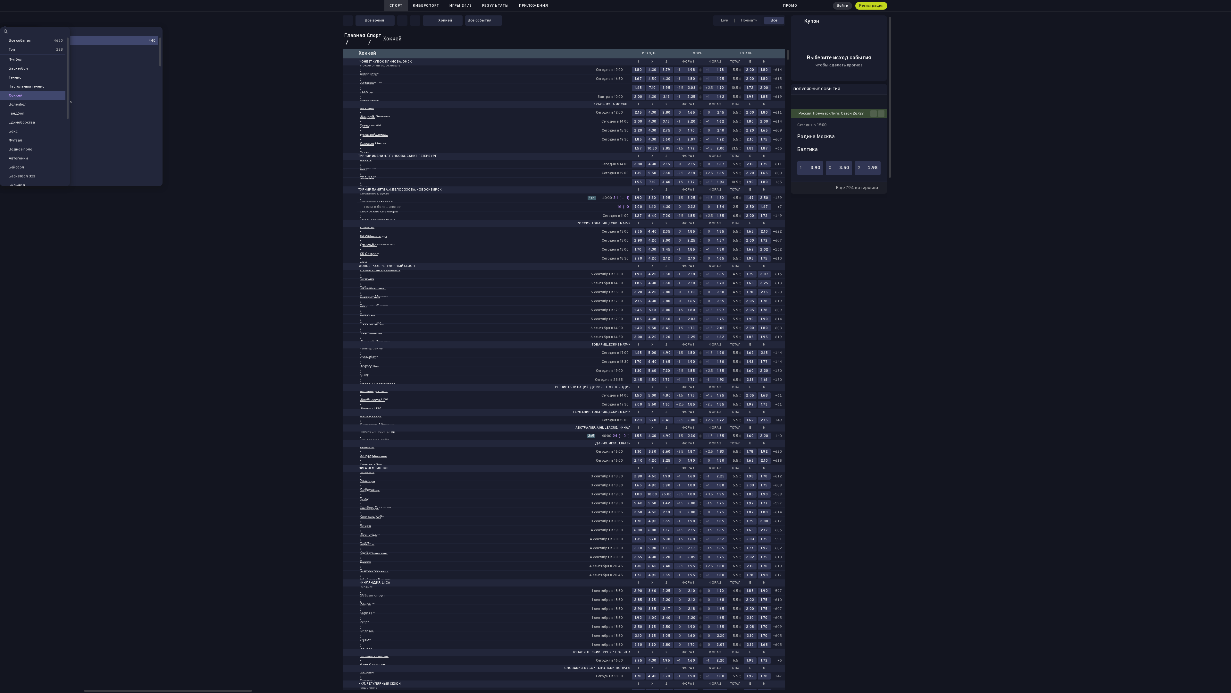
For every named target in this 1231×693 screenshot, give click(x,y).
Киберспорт (426, 6)
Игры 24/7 (460, 6)
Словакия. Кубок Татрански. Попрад (597, 668)
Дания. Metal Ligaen (613, 444)
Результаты (495, 6)
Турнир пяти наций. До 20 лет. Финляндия (593, 387)
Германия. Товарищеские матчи (602, 412)
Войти (842, 5)
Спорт (396, 6)
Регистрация (871, 5)
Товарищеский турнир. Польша (602, 652)
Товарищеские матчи (611, 345)
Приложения (533, 6)
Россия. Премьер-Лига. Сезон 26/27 (831, 113)
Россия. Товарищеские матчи (604, 224)
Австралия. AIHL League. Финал (603, 428)
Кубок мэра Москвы (612, 105)
